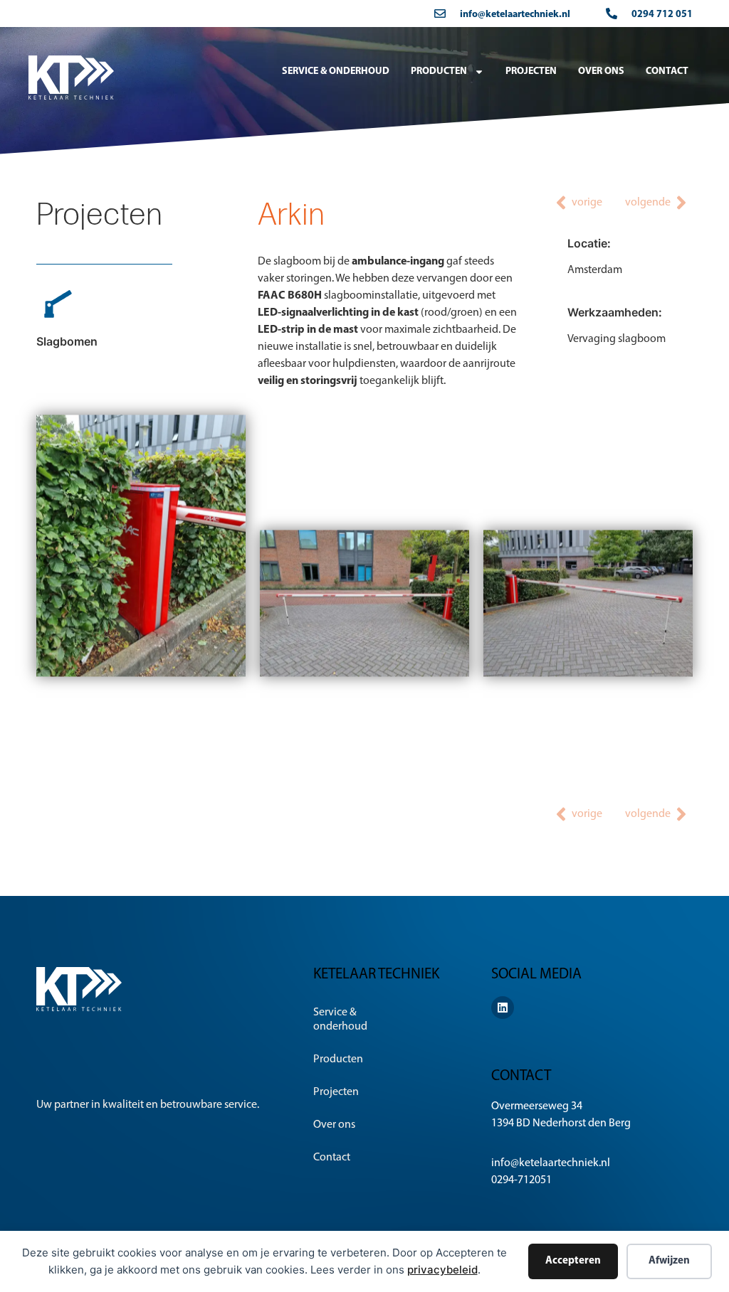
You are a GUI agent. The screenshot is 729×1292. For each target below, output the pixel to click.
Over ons (601, 71)
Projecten (531, 71)
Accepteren (573, 1261)
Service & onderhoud (335, 71)
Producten (439, 71)
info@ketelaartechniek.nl (515, 14)
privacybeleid (442, 1269)
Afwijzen (669, 1261)
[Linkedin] (502, 1007)
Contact (667, 71)
